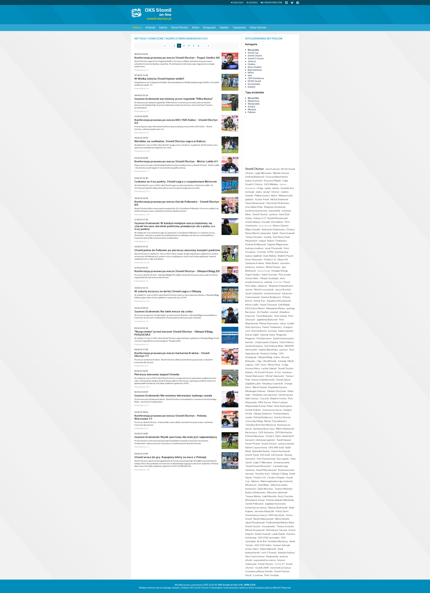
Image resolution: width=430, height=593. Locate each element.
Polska (248, 218)
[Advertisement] (238, 14)
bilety (248, 214)
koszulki (266, 221)
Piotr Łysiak (284, 274)
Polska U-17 (259, 218)
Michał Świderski (279, 199)
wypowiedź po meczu (265, 560)
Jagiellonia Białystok (267, 319)
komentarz (250, 488)
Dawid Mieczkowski (266, 469)
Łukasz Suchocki (253, 180)
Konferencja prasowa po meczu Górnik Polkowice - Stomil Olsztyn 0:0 (176, 203)
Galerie (163, 27)
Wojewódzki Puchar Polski (259, 406)
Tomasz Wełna (253, 496)
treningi (282, 361)
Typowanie (239, 27)
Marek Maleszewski (263, 518)
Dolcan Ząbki (252, 334)
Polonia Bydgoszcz (263, 417)
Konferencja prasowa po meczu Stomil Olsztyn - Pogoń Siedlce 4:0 (177, 57)
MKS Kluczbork (277, 515)
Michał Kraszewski (255, 530)
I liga (259, 361)
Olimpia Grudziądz (269, 278)
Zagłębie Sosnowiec (275, 503)
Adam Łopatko (285, 330)
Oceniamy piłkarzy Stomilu (259, 571)
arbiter (275, 188)
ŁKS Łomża (277, 454)
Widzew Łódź (285, 195)
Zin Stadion (263, 312)
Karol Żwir (284, 214)
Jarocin (249, 289)
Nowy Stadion (255, 67)
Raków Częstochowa (256, 447)
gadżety (249, 199)
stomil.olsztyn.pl (272, 293)
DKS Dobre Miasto (255, 308)
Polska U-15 (270, 259)
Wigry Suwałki (252, 229)
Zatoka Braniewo (254, 345)
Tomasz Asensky (285, 526)
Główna (137, 27)
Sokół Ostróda (269, 274)
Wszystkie (253, 50)
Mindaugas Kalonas (255, 391)
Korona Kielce (252, 368)
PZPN (270, 251)
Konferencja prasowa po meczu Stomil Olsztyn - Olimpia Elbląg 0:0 (177, 271)
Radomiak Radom (261, 451)
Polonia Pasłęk (263, 271)
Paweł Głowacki (268, 304)
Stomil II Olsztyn (256, 58)
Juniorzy (252, 61)
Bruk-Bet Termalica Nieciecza (272, 541)
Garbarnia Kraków (254, 263)
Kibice (195, 27)
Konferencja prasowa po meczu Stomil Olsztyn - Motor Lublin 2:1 (176, 161)
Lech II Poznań (268, 552)
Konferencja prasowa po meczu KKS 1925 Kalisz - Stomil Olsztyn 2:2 (176, 121)
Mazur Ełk (283, 259)
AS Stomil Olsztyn (263, 372)
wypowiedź (274, 210)
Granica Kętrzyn (282, 417)
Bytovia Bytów (259, 330)
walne (259, 191)
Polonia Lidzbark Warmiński (280, 500)
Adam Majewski (268, 548)
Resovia (285, 357)
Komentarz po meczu (256, 515)
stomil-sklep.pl (252, 221)
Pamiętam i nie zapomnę (264, 394)
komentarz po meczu (256, 507)
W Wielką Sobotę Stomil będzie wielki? (159, 78)
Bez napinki (283, 458)
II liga (285, 180)
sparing (268, 281)
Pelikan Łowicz (262, 195)
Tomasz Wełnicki (283, 488)
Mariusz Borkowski (278, 507)
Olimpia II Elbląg (279, 473)
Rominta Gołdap (268, 353)
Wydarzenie (254, 103)
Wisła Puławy (273, 267)
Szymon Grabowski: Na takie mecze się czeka (163, 311)
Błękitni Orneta (278, 398)
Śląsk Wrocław (265, 488)
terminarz (287, 372)
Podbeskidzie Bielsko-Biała (280, 522)
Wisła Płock (274, 364)
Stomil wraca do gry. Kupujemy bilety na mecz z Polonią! (170, 457)
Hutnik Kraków (253, 409)
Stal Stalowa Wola (273, 345)
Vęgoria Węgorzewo (277, 244)
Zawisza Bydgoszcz (271, 297)
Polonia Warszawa (254, 436)
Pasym (286, 281)
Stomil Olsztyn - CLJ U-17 (271, 563)
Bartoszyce (251, 432)
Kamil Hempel (284, 439)
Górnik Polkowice (254, 503)
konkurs (260, 267)
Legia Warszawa (263, 173)
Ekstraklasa (277, 221)
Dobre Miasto (287, 342)
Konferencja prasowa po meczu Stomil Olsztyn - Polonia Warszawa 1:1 (170, 417)
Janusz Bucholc (283, 289)
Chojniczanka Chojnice (266, 342)
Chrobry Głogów (276, 477)
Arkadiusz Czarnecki (272, 383)
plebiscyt (262, 285)
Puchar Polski (262, 199)
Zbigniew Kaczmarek (275, 206)
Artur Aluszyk (265, 225)
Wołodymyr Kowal (255, 500)
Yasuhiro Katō (262, 473)
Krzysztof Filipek (272, 180)
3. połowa (258, 575)
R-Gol (278, 372)
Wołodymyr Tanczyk (276, 530)
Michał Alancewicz (269, 323)
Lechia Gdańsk (269, 368)
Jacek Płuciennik (273, 248)
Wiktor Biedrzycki (285, 428)
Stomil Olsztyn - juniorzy (265, 214)
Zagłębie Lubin (253, 383)
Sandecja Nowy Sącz (263, 428)
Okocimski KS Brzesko (277, 203)
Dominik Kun (287, 188)
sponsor (283, 349)
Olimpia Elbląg (265, 357)
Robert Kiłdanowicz (255, 492)
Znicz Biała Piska (254, 206)
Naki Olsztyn (252, 398)
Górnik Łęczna (285, 394)
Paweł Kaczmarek (280, 451)
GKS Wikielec (271, 184)
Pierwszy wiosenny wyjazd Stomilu (156, 374)
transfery (285, 263)
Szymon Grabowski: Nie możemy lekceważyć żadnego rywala (173, 395)
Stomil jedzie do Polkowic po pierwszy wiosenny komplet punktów (177, 250)
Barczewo (250, 312)
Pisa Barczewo (264, 338)
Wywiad (252, 109)
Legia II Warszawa (262, 462)
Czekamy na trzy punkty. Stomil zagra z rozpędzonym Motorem (175, 181)
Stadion (224, 27)
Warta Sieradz (282, 518)
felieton (255, 481)
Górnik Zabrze (283, 379)
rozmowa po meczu (272, 409)
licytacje (272, 330)
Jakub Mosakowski (255, 522)
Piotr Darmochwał (266, 458)
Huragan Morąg (279, 270)
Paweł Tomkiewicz (272, 327)
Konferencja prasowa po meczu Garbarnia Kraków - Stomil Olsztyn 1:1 (171, 354)
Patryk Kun (259, 300)
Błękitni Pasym (285, 255)
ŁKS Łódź (265, 454)
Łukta (277, 357)
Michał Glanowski (275, 375)
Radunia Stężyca (286, 552)
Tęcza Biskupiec (264, 315)
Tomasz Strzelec (253, 236)
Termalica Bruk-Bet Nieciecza (260, 424)
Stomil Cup (253, 52)
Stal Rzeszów (281, 251)
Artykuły (150, 27)
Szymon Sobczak (281, 545)
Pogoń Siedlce (252, 274)
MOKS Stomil (254, 81)
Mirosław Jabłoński (277, 492)
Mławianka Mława (275, 308)
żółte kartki (251, 349)
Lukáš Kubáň (278, 533)
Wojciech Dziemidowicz (281, 285)
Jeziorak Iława (267, 334)
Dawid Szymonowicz (283, 338)
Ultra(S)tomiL (270, 361)
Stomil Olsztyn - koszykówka (260, 526)
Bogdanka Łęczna (277, 387)
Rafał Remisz (272, 263)
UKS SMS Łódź (276, 447)
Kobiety (251, 86)
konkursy (250, 267)
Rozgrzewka (272, 556)
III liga (285, 364)
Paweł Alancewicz (254, 375)
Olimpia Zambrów (262, 413)
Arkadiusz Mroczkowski (279, 300)
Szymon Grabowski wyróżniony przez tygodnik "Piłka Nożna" (173, 98)
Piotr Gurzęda (271, 575)
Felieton (252, 112)
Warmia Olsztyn (281, 173)
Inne (250, 75)
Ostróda (261, 251)
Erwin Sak (277, 282)
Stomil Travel (252, 454)
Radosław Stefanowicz (273, 229)
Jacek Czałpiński (253, 293)
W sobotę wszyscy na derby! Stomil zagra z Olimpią (167, 291)
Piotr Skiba (250, 285)
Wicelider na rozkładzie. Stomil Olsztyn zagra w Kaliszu (170, 141)
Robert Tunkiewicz (277, 240)
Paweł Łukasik (287, 233)
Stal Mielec (263, 484)
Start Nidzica (269, 255)
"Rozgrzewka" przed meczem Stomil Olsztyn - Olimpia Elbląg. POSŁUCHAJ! (173, 333)
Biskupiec (250, 361)
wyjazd (262, 240)
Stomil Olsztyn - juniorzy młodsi (277, 443)
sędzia (268, 188)
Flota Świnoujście (283, 406)
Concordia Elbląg (254, 421)
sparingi (290, 308)
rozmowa (286, 210)
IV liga (260, 188)
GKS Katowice (266, 432)
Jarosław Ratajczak (264, 511)
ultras (283, 323)
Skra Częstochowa (255, 556)
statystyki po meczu (280, 567)
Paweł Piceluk (252, 443)
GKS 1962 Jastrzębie (269, 537)
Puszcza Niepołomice (277, 176)
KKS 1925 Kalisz (263, 545)
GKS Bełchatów (283, 432)
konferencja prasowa (256, 210)
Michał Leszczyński (264, 289)
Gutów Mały (251, 278)
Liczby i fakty (252, 548)
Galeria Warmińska (268, 349)
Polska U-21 (259, 477)
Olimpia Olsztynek (276, 391)
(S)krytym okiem (279, 484)
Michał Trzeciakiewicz (275, 421)
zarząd (266, 191)
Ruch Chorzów (285, 496)
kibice (274, 195)
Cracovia (264, 398)
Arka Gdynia (280, 315)
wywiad (274, 312)
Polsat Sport (282, 511)
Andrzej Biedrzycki (254, 176)
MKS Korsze (264, 402)
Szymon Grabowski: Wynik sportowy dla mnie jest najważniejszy (175, 437)
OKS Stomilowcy (256, 78)
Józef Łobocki (272, 169)
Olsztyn (275, 191)
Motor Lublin (252, 304)
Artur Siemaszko (253, 259)
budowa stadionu (254, 248)
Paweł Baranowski (255, 203)
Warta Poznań (259, 387)
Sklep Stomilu (258, 27)
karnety (249, 342)
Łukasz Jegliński (253, 255)
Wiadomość (254, 101)
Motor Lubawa (280, 402)
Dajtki (275, 233)
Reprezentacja (255, 69)
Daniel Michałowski (277, 218)
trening (267, 236)
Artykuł (251, 106)
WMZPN (289, 345)
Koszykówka (254, 84)
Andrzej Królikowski (255, 244)
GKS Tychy (260, 364)
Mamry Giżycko (281, 225)
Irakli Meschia (269, 496)
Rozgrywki (209, 27)
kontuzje (249, 191)
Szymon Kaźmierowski (262, 379)
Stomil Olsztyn (179, 27)
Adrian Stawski (262, 533)
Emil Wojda (284, 304)
